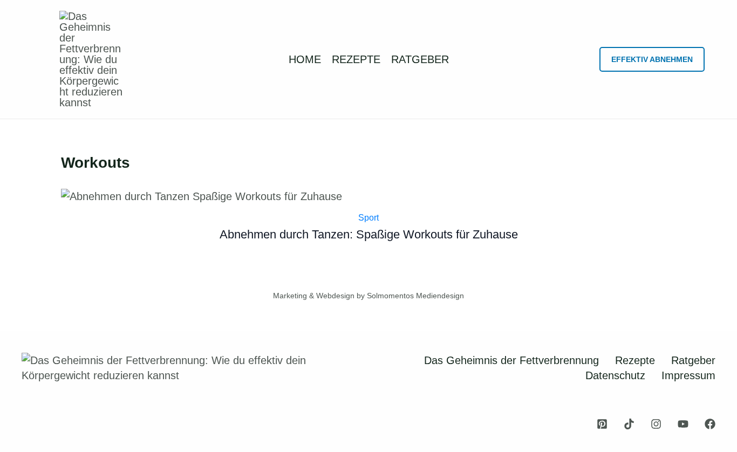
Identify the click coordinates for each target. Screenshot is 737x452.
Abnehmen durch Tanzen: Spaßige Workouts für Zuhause (369, 234)
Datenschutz (615, 375)
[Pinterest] (602, 424)
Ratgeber (693, 360)
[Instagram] (656, 424)
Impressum (688, 375)
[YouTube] (683, 424)
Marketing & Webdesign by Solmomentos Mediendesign (368, 295)
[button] (652, 59)
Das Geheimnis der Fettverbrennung (511, 360)
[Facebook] (710, 424)
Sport (368, 217)
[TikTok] (629, 424)
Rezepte (635, 360)
